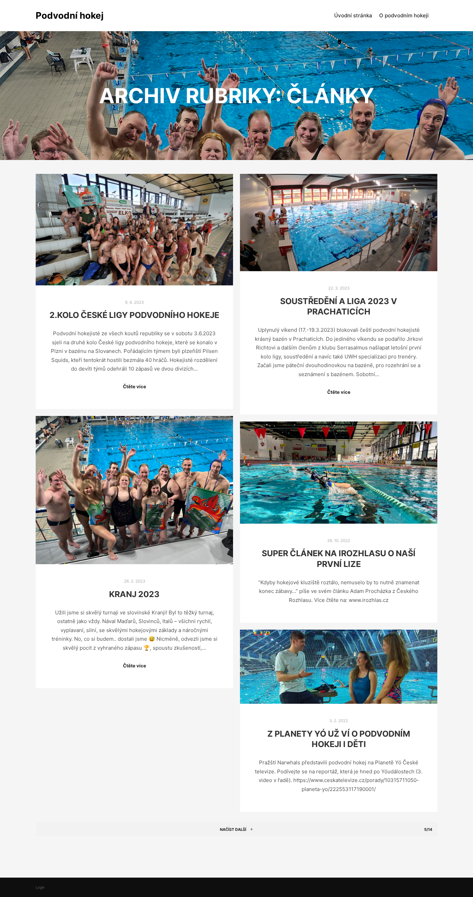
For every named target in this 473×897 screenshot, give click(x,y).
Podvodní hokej (70, 15)
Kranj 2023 (134, 594)
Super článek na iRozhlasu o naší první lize (339, 558)
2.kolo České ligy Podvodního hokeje (134, 315)
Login (40, 887)
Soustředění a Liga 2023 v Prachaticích (338, 306)
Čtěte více (134, 386)
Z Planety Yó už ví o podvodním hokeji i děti (338, 739)
